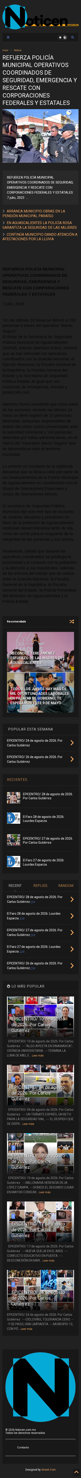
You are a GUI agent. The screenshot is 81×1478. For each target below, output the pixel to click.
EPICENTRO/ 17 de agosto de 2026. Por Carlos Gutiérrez (38, 1229)
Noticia (17, 50)
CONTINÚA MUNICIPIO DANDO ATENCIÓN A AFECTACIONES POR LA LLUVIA (39, 236)
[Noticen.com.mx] (40, 27)
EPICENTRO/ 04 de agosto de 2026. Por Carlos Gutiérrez (38, 1093)
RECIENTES (17, 780)
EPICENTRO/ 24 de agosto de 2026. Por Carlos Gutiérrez (38, 1298)
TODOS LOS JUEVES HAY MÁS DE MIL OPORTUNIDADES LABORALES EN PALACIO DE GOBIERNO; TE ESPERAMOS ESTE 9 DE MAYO (39, 696)
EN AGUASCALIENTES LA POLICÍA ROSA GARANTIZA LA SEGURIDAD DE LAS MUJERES (39, 225)
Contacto (23, 1447)
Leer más (38, 1055)
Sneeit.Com (48, 1469)
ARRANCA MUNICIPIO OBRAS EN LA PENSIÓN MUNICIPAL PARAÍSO (33, 213)
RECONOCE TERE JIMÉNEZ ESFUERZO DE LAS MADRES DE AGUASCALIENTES (36, 658)
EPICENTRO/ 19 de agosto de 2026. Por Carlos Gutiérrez (38, 1161)
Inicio (5, 50)
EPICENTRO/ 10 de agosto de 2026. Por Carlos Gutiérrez (38, 1024)
